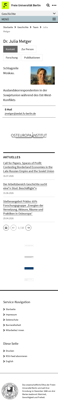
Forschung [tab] (12, 57)
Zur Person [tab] (27, 49)
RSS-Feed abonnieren (16, 356)
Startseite (8, 27)
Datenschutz (12, 319)
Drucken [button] (10, 350)
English (9, 361)
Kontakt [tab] (10, 49)
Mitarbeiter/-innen (15, 330)
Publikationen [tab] (32, 57)
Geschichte (22, 27)
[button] (6, 227)
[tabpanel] (29, 92)
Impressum (11, 314)
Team (35, 27)
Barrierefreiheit (13, 324)
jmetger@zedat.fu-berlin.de (20, 113)
